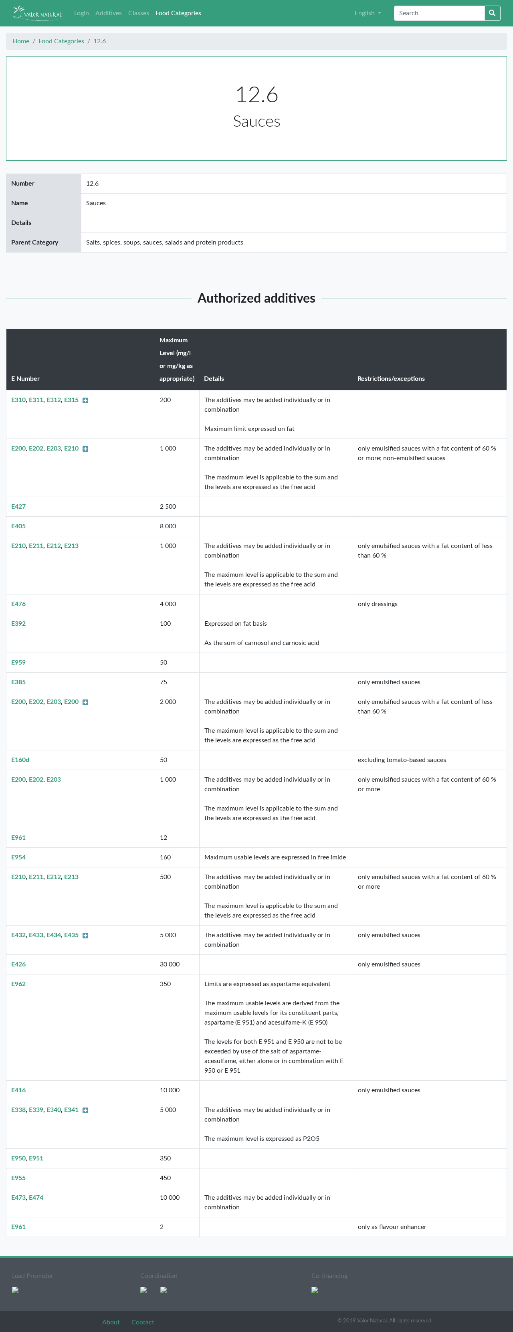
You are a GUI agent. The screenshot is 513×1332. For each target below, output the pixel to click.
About (111, 1322)
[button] (367, 13)
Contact (142, 1322)
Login (81, 13)
